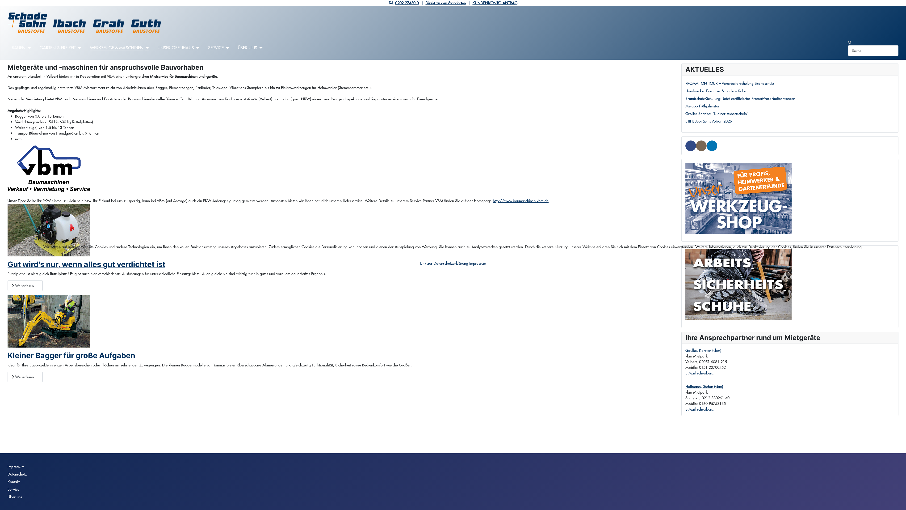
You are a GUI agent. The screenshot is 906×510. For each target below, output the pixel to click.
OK (50, 255)
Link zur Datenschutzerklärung (444, 263)
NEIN (66, 255)
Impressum (477, 263)
